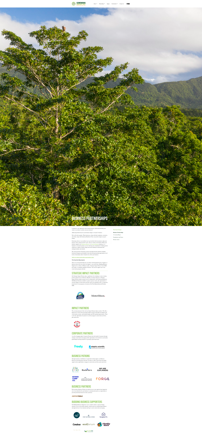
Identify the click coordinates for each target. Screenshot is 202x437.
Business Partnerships (118, 232)
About (95, 3)
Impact (108, 3)
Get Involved (114, 3)
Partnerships (101, 3)
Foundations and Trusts (118, 237)
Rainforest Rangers (85, 244)
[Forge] (103, 379)
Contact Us (122, 3)
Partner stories (116, 239)
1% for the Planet (117, 235)
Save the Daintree (95, 244)
